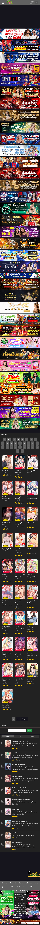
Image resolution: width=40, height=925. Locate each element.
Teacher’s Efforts (17, 842)
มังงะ (24, 887)
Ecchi (35, 743)
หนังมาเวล (29, 883)
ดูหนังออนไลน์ (24, 891)
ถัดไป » (24, 719)
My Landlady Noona (18, 764)
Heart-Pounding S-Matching (21, 799)
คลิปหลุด (20, 883)
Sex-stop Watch (17, 776)
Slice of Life (20, 814)
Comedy (23, 767)
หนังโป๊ (31, 887)
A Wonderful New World (19, 821)
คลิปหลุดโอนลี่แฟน (15, 887)
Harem (36, 755)
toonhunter (28, 792)
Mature (24, 746)
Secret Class (15, 753)
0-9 (9, 439)
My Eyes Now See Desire (19, 788)
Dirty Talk (15, 833)
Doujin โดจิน (25, 743)
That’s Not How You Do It (20, 741)
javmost (4, 887)
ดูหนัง (36, 883)
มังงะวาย (4, 883)
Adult (18, 743)
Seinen (35, 746)
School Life (30, 847)
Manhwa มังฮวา (16, 746)
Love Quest (15, 809)
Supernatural (31, 781)
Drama (31, 743)
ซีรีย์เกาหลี (13, 883)
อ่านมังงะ (14, 891)
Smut (32, 835)
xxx (36, 887)
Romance (30, 746)
